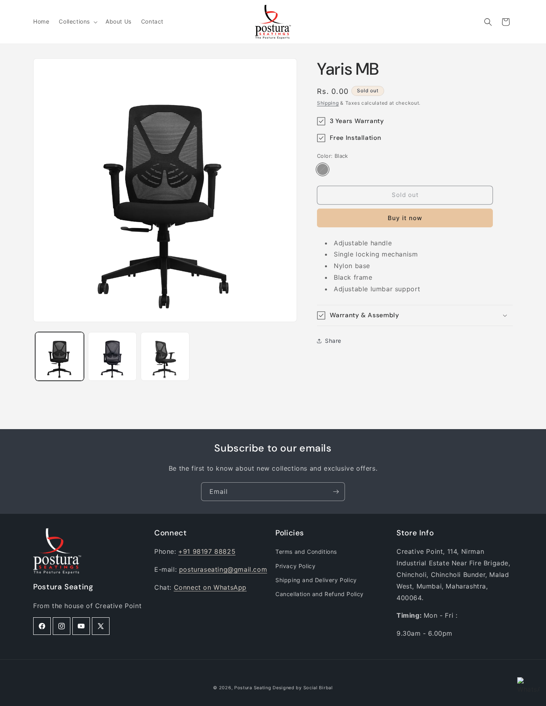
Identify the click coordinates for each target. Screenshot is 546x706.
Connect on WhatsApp (210, 587)
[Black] (322, 169)
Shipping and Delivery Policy (316, 580)
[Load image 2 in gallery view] (112, 356)
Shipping (328, 103)
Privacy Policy (295, 566)
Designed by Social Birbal (303, 687)
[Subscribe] (336, 491)
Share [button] (333, 340)
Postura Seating (252, 687)
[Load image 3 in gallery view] (165, 356)
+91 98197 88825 (206, 551)
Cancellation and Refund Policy (319, 594)
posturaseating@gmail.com (223, 569)
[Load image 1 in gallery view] (59, 356)
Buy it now (405, 218)
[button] (77, 21)
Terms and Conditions (306, 551)
